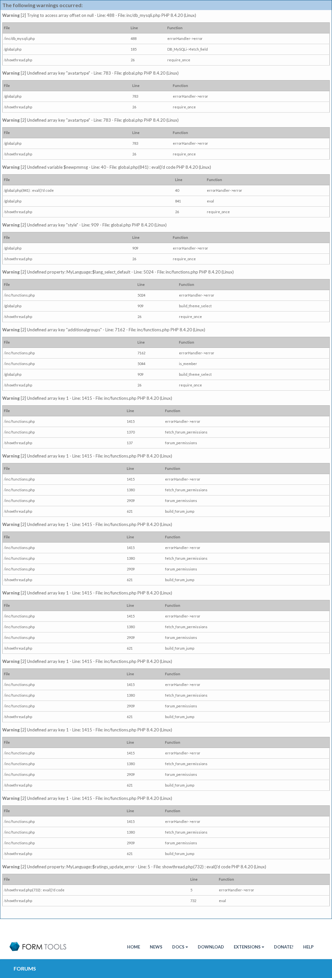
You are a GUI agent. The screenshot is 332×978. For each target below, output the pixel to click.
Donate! (283, 946)
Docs (178, 946)
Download (211, 946)
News (156, 946)
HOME (133, 946)
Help (308, 946)
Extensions (247, 946)
